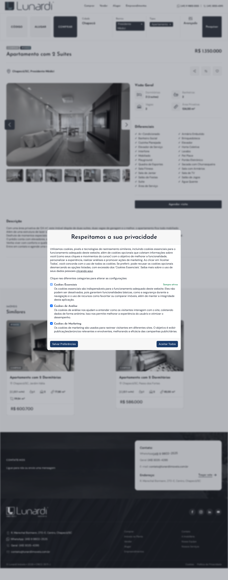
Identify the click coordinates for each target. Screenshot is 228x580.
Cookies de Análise (65, 306)
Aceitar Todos (167, 344)
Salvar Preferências (64, 344)
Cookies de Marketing (67, 323)
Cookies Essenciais (116, 284)
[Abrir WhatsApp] (220, 572)
